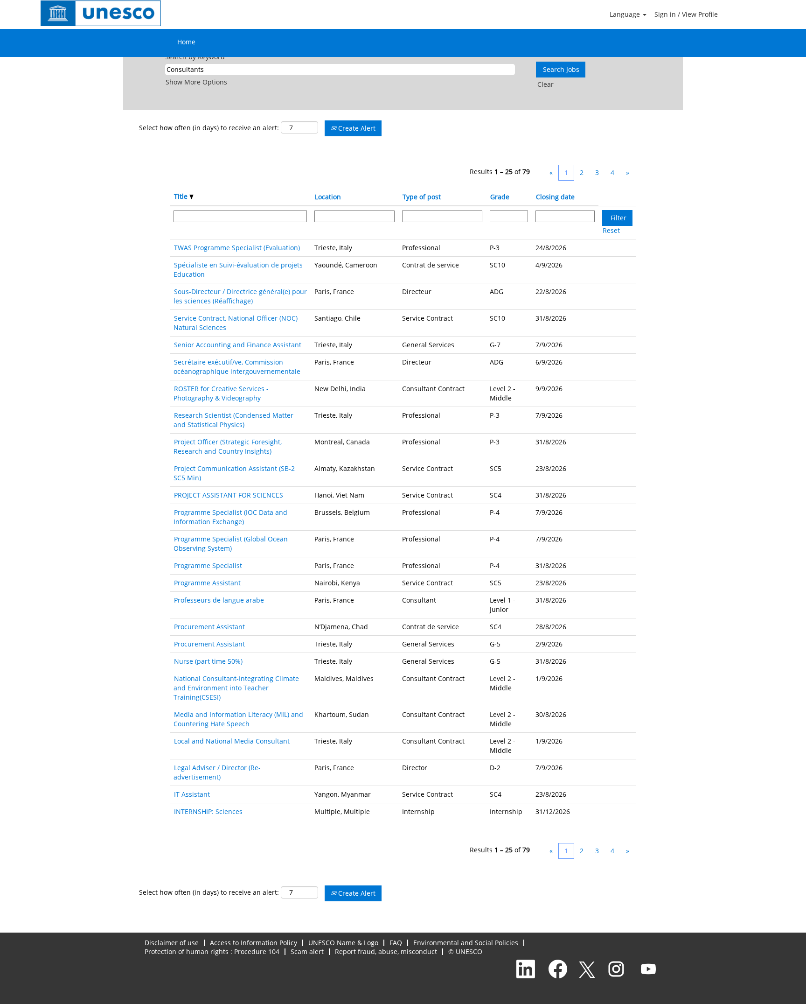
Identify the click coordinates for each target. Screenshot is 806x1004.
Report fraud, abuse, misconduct (386, 951)
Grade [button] (499, 196)
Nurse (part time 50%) (208, 661)
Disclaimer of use (172, 942)
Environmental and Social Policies (465, 942)
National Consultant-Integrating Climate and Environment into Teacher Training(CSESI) (236, 688)
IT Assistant (192, 794)
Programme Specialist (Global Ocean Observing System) (231, 543)
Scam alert (307, 951)
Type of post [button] (422, 196)
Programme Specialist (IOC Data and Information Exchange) (230, 517)
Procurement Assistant (209, 626)
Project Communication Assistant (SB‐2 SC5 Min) (234, 473)
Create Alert (355, 128)
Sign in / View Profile (686, 14)
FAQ (395, 942)
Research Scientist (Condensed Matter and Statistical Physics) (233, 420)
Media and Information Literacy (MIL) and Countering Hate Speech (238, 719)
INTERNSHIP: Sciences (208, 811)
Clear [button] (545, 84)
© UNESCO (465, 951)
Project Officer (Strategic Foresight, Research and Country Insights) (228, 446)
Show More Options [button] (196, 81)
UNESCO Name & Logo (343, 942)
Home (186, 41)
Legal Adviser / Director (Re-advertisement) (217, 772)
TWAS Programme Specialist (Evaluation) (237, 247)
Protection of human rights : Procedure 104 (212, 951)
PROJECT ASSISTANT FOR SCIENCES (228, 495)
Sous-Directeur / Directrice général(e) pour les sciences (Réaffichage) (240, 296)
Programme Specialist (208, 565)
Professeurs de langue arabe (219, 600)
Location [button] (328, 196)
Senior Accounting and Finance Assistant (237, 344)
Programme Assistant (207, 582)
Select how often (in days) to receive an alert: (209, 127)
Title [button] (181, 196)
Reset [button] (611, 230)
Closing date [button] (555, 196)
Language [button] (626, 14)
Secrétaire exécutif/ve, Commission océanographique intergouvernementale (237, 367)
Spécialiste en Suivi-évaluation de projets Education (238, 269)
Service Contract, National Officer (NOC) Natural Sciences (236, 323)
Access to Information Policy (253, 942)
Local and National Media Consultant (232, 741)
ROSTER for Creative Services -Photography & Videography (221, 393)
